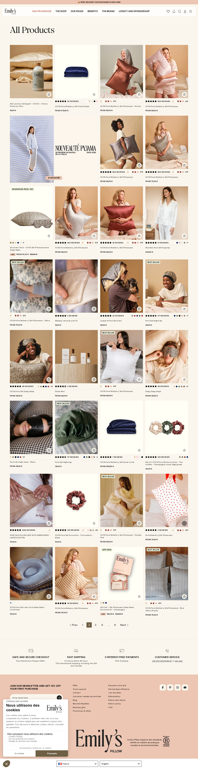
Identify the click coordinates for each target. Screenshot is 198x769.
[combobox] (77, 764)
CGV (110, 707)
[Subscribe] (59, 697)
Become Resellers (81, 703)
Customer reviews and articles (87, 696)
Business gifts (79, 707)
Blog (75, 700)
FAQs (75, 685)
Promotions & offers (82, 711)
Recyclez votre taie (117, 685)
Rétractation (114, 696)
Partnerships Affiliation (118, 689)
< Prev (73, 625)
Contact (76, 692)
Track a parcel (79, 689)
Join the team (114, 692)
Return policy (114, 703)
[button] (173, 11)
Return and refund (116, 700)
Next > (124, 625)
